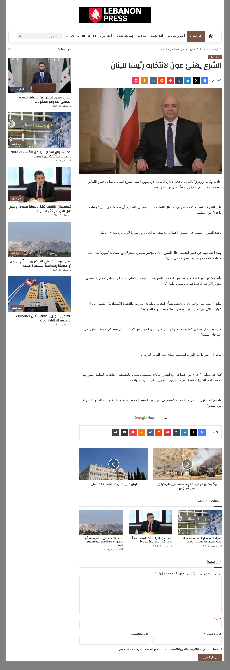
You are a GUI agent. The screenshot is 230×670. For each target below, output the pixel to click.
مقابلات (142, 36)
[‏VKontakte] (153, 80)
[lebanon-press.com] (115, 15)
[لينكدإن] (187, 80)
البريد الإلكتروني (213, 633)
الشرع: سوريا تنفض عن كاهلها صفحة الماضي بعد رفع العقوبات (45, 99)
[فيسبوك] (204, 80)
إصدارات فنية (126, 36)
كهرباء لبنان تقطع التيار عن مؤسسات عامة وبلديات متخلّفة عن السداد (202, 540)
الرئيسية (214, 49)
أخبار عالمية (157, 36)
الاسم (218, 618)
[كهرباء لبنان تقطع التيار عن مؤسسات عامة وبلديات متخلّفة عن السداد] (200, 522)
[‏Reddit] (161, 80)
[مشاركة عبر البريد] (124, 432)
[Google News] (145, 418)
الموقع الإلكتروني (139, 633)
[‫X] (196, 80)
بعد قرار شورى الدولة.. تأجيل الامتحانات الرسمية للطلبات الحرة (43, 318)
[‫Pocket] (135, 80)
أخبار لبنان (197, 36)
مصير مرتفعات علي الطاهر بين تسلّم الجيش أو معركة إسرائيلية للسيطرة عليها (104, 541)
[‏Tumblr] (179, 80)
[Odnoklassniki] (144, 80)
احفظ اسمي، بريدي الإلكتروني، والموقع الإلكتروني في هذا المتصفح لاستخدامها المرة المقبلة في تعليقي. (168, 649)
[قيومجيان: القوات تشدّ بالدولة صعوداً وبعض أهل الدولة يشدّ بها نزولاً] (150, 522)
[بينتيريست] (170, 80)
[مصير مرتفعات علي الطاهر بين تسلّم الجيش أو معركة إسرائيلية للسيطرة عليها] (101, 522)
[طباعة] (115, 432)
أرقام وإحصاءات (176, 36)
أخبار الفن (107, 36)
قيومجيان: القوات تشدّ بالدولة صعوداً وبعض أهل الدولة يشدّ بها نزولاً (152, 540)
